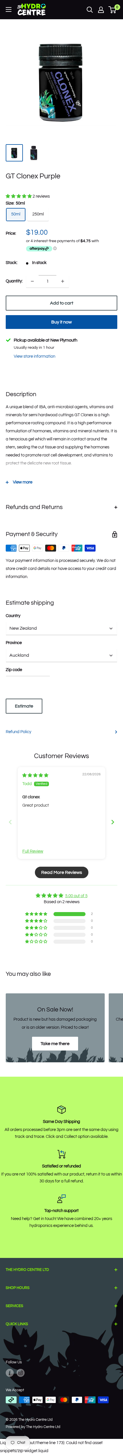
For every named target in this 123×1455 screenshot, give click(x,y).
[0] (112, 9)
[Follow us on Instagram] (21, 1373)
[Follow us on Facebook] (10, 1373)
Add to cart (61, 303)
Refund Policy (18, 732)
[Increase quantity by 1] (63, 281)
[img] (35, 775)
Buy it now (61, 322)
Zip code (14, 670)
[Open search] (90, 10)
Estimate (24, 706)
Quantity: (14, 281)
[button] (19, 196)
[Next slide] (112, 822)
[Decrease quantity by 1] (32, 281)
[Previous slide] (10, 822)
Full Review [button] (32, 851)
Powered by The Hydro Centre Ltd (33, 1427)
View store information (34, 356)
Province (14, 643)
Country (13, 616)
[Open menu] (8, 9)
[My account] (101, 10)
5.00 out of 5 (76, 896)
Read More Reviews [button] (61, 872)
